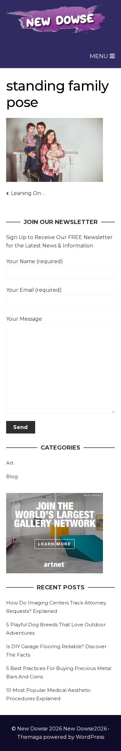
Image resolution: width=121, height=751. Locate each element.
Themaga (29, 737)
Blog (12, 476)
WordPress (90, 737)
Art (10, 463)
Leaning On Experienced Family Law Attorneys (29, 193)
